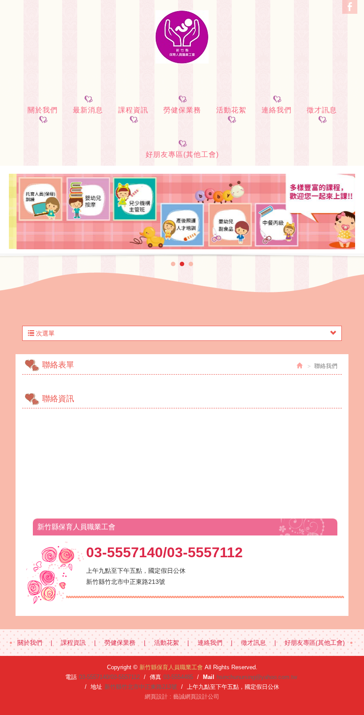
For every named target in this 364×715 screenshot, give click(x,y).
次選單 (44, 333)
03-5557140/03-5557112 (109, 677)
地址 (96, 686)
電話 (71, 677)
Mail (208, 677)
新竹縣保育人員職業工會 (182, 37)
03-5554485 (178, 677)
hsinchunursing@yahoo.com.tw (257, 677)
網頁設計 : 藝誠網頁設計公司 (182, 696)
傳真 (155, 677)
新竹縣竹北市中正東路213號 (140, 686)
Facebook (349, 7)
